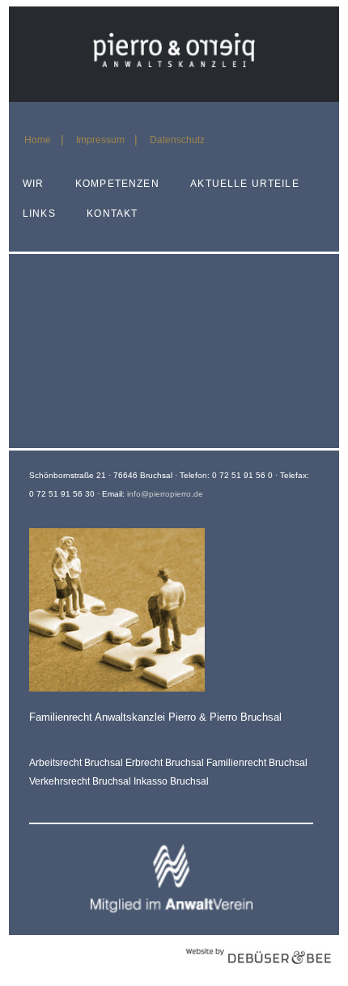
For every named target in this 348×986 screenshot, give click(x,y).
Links (39, 213)
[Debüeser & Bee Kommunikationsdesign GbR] (258, 973)
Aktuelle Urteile (244, 183)
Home (37, 140)
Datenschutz (177, 140)
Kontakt (112, 213)
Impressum (100, 140)
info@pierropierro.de (165, 493)
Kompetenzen (117, 183)
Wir (33, 183)
